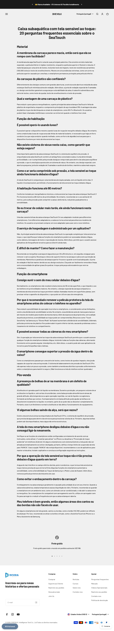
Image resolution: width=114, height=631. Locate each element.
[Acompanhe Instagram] (12, 614)
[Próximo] (81, 4)
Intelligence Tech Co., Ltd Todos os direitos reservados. (38, 622)
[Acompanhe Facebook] (6, 614)
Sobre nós (77, 588)
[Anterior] (32, 4)
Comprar (51, 579)
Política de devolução (99, 600)
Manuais (94, 584)
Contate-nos (78, 592)
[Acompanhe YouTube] (18, 614)
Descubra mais (54, 592)
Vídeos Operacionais (99, 588)
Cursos (75, 584)
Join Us (51, 596)
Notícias (76, 579)
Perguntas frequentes (100, 579)
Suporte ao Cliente (55, 584)
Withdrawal (10, 626)
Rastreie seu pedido (56, 588)
